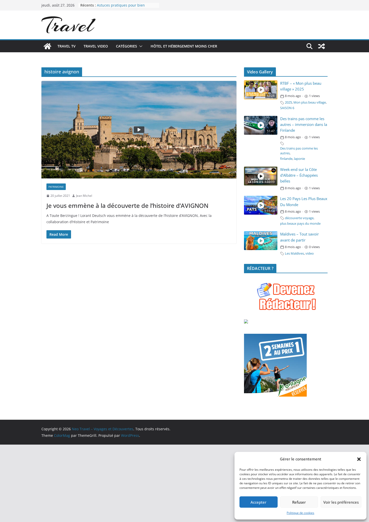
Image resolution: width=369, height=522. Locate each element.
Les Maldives (294, 253)
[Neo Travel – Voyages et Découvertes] (47, 46)
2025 (288, 102)
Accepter (258, 502)
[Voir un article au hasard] (322, 46)
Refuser (299, 502)
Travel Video (96, 46)
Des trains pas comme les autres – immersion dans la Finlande (303, 124)
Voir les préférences (341, 502)
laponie (299, 159)
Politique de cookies (300, 513)
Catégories (126, 46)
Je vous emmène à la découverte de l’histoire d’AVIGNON (127, 205)
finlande (286, 159)
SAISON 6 (287, 108)
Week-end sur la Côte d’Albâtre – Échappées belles (299, 175)
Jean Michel (84, 196)
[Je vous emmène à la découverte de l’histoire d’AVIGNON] (138, 130)
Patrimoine (56, 186)
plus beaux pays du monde (300, 223)
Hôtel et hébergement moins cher (184, 46)
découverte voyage (299, 218)
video (309, 253)
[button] (358, 459)
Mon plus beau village (309, 102)
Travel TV (66, 46)
